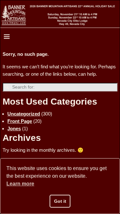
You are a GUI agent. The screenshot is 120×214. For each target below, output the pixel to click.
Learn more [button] (20, 183)
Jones (14, 128)
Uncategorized (23, 113)
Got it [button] (60, 201)
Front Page (19, 121)
